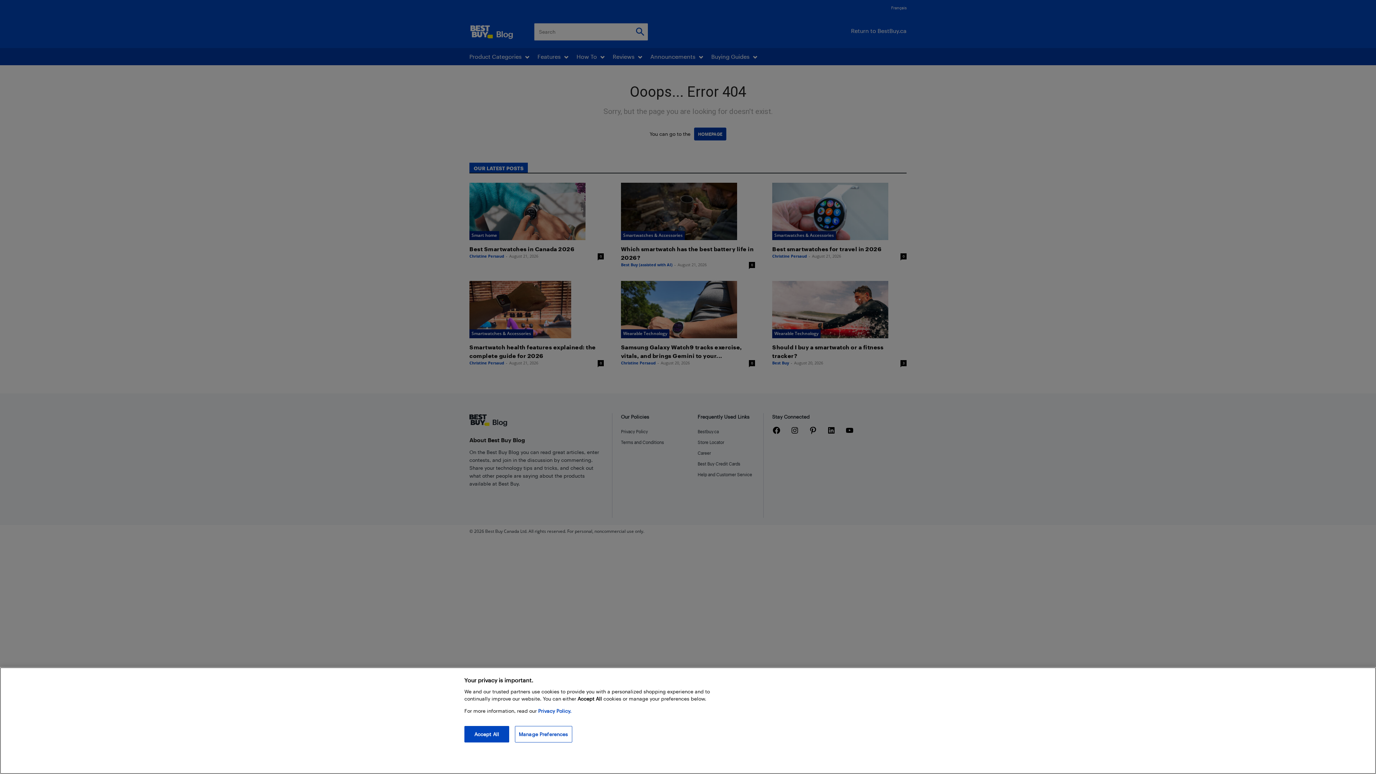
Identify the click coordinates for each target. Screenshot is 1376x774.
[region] (688, 720)
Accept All (486, 734)
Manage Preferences (543, 734)
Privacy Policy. (555, 711)
